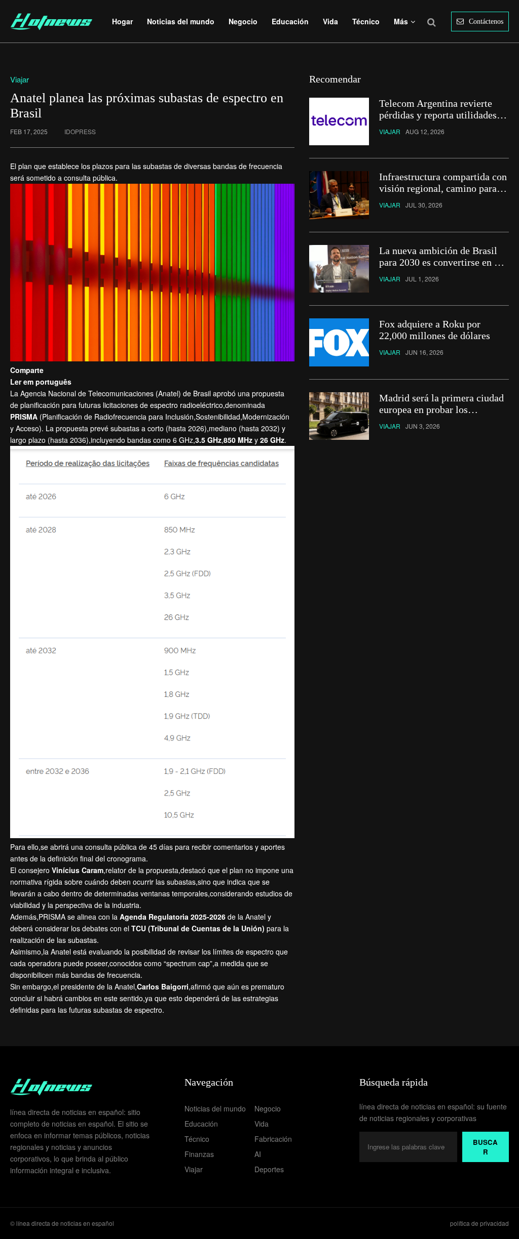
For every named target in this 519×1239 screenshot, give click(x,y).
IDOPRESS (80, 131)
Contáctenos (486, 21)
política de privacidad (479, 1223)
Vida (330, 21)
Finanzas (199, 1154)
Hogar (122, 21)
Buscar (485, 1147)
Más (401, 21)
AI (257, 1154)
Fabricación (273, 1139)
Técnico (366, 21)
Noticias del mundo (180, 21)
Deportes (269, 1169)
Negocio (243, 21)
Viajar (193, 1169)
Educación (290, 21)
